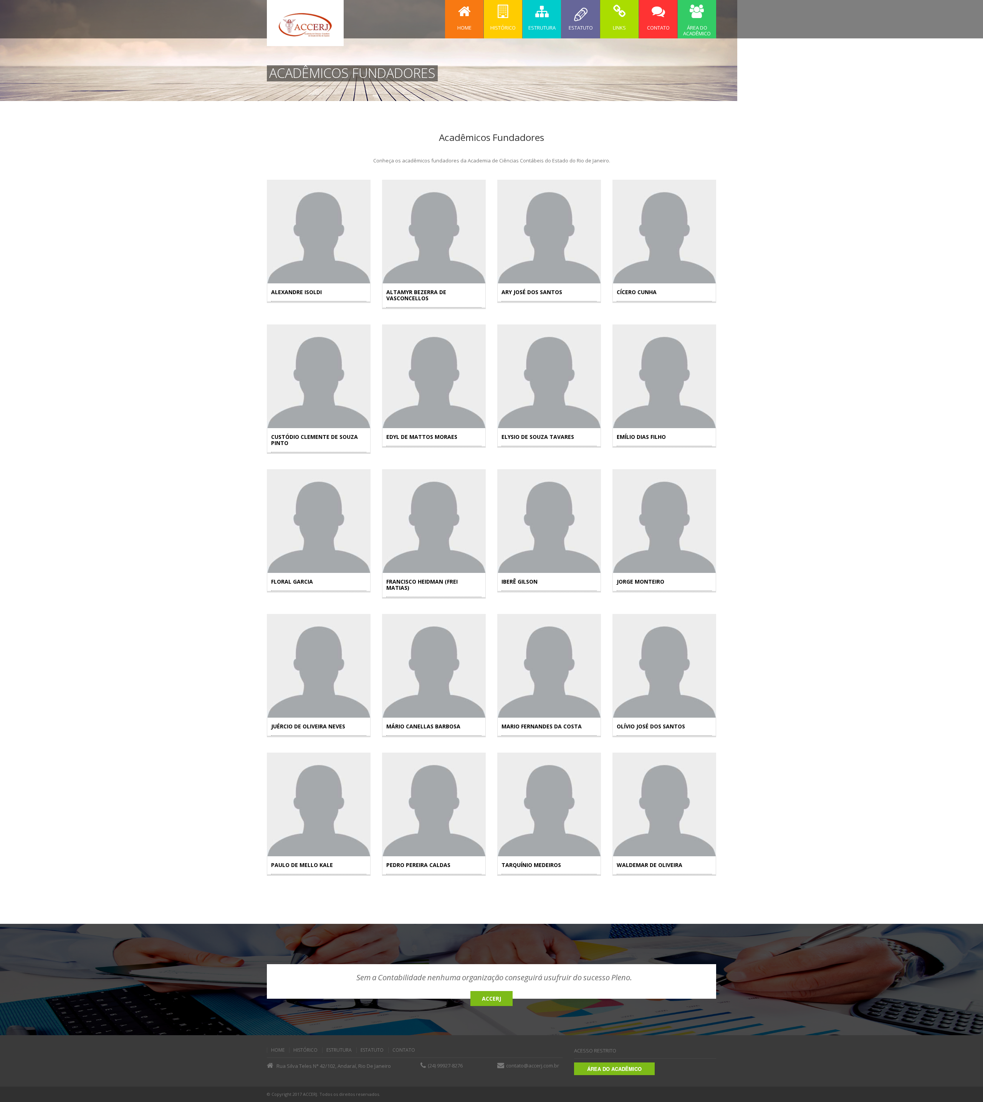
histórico (305, 1050)
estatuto (372, 1050)
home (278, 1050)
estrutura (339, 1050)
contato (403, 1050)
